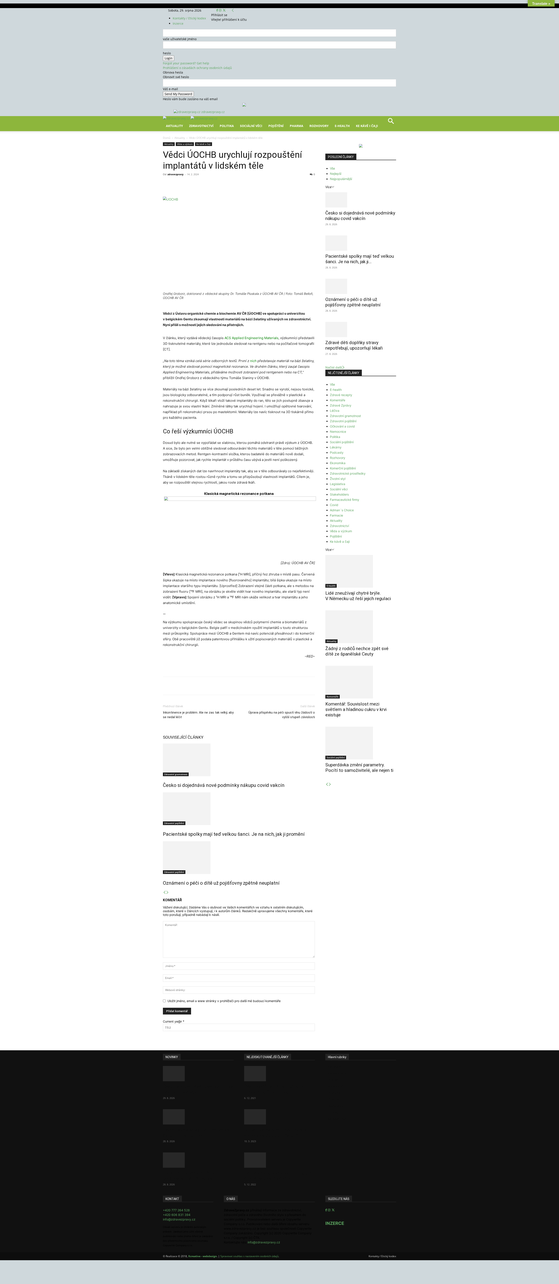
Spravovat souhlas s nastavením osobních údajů (249, 1256)
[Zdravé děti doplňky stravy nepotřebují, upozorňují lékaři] (360, 329)
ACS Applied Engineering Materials (251, 338)
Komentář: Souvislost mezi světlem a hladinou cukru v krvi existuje (355, 709)
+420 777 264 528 (176, 1210)
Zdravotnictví (201, 126)
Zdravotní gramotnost (175, 774)
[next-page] (167, 892)
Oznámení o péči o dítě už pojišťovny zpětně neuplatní (221, 883)
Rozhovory (319, 126)
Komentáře (337, 400)
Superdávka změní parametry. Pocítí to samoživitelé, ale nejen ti (359, 767)
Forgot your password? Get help (186, 63)
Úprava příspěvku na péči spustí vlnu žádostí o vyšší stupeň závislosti (281, 715)
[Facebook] (217, 10)
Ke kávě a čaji (203, 144)
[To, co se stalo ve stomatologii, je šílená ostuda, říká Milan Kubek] (279, 1160)
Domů (166, 138)
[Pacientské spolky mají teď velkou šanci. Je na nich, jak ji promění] (239, 808)
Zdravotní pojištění (174, 823)
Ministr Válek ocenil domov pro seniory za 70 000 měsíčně (275, 1132)
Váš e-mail (170, 89)
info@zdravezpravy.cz (179, 1219)
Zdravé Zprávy (340, 405)
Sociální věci (251, 126)
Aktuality (174, 126)
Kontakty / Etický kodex (189, 18)
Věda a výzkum (185, 144)
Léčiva (334, 410)
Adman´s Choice (342, 510)
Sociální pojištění (342, 442)
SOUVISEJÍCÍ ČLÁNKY (183, 737)
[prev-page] (164, 892)
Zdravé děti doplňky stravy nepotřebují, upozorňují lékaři (354, 345)
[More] (243, 184)
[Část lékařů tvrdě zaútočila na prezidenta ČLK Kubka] (279, 1073)
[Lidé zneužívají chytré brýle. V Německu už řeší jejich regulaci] (360, 571)
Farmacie (336, 515)
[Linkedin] (233, 184)
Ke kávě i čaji (367, 126)
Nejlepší (335, 173)
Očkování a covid (342, 426)
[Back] (232, 10)
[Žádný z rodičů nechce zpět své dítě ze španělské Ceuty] (360, 626)
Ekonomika (337, 463)
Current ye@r (173, 1021)
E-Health (342, 126)
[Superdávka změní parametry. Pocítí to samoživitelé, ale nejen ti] (360, 743)
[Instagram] (220, 10)
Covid (334, 505)
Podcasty (336, 452)
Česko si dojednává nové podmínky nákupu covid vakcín (224, 785)
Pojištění (276, 126)
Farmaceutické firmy (344, 499)
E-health (336, 389)
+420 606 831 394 (176, 1215)
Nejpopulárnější (341, 179)
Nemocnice (338, 431)
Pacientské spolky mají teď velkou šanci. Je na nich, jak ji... (359, 259)
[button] (391, 122)
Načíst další (333, 367)
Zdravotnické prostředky (348, 473)
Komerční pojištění (343, 468)
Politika (227, 126)
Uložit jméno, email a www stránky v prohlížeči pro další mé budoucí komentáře (224, 1001)
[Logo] (177, 118)
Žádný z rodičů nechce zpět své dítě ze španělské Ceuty (356, 651)
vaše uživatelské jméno (180, 39)
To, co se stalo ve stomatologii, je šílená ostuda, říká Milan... (278, 1176)
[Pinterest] (213, 184)
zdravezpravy (175, 174)
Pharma (296, 126)
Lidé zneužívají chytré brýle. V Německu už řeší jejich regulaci (358, 596)
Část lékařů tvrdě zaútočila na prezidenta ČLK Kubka (274, 1089)
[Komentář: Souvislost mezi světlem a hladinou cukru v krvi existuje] (360, 682)
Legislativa (337, 484)
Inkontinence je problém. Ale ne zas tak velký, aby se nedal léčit (198, 715)
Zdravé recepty (341, 395)
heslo (167, 53)
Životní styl (337, 479)
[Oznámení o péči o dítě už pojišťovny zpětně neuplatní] (239, 857)
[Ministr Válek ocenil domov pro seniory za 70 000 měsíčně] (279, 1116)
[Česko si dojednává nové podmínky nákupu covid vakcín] (239, 759)
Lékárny (336, 447)
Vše (332, 168)
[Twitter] (224, 10)
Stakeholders (339, 494)
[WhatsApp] (223, 184)
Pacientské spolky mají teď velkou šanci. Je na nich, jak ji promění (234, 834)
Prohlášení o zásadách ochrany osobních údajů (197, 68)
